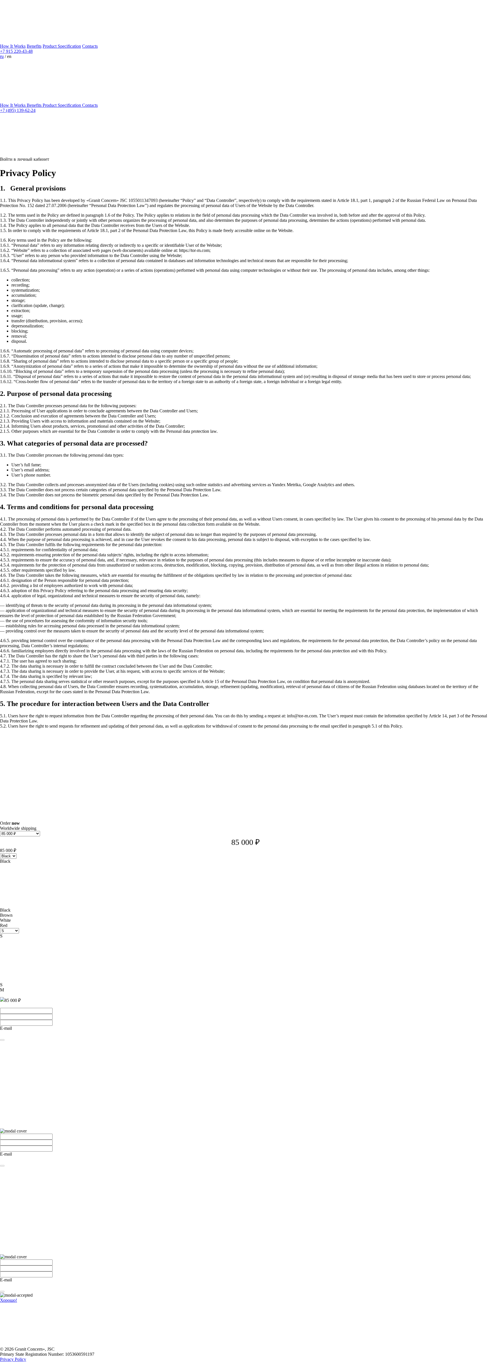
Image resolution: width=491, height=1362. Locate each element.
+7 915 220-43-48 (16, 51)
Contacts (90, 46)
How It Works (13, 46)
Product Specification (62, 46)
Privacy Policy (13, 1359)
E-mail (6, 1028)
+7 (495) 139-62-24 (18, 110)
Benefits (34, 46)
